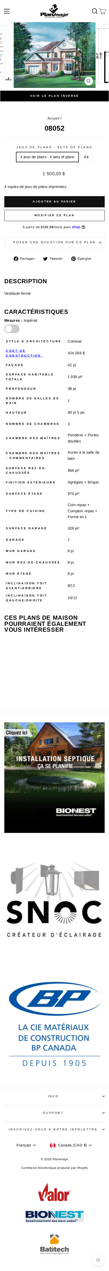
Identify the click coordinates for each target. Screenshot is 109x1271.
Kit (86, 157)
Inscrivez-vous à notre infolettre (53, 1129)
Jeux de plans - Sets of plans (54, 147)
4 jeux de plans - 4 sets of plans (47, 157)
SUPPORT (53, 1112)
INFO (53, 1096)
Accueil (53, 118)
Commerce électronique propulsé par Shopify (54, 1168)
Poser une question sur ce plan (54, 242)
